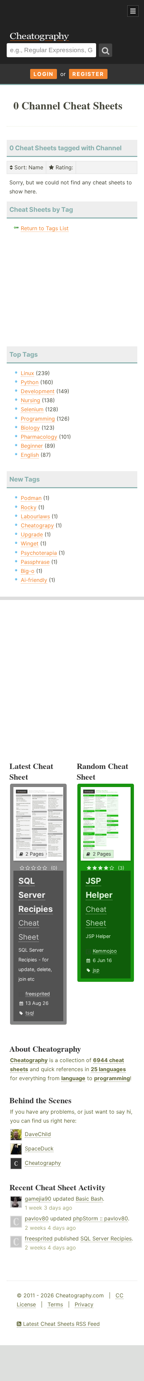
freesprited (37, 994)
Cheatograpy (37, 525)
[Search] (105, 50)
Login (43, 74)
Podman (31, 498)
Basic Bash (89, 1198)
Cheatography (29, 1060)
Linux (27, 373)
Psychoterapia (39, 552)
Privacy (84, 1304)
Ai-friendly (34, 580)
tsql (29, 1013)
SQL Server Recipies (106, 1238)
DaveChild (38, 1134)
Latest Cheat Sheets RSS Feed (60, 1323)
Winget (30, 543)
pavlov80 (37, 1218)
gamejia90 (38, 1198)
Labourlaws (35, 516)
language (73, 1078)
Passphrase (35, 561)
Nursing (30, 400)
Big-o (27, 571)
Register (88, 74)
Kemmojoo (105, 951)
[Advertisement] (53, 11)
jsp (96, 970)
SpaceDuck (39, 1148)
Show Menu (133, 11)
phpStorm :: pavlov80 (100, 1218)
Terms (55, 1304)
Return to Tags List (45, 228)
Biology (30, 427)
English (30, 454)
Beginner (32, 445)
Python (30, 382)
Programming (38, 418)
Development (38, 391)
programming (112, 1078)
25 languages (108, 1069)
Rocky (29, 507)
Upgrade (32, 534)
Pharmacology (39, 436)
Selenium (32, 409)
